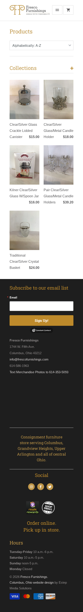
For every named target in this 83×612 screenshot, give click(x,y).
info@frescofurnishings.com (29, 359)
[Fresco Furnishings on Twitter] (50, 486)
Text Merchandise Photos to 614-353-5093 (39, 372)
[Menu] (57, 10)
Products (21, 31)
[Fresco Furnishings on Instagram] (31, 486)
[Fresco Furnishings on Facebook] (40, 486)
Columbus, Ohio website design (32, 582)
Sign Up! (41, 320)
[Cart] (68, 10)
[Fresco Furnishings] (30, 12)
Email (13, 297)
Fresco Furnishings (33, 577)
